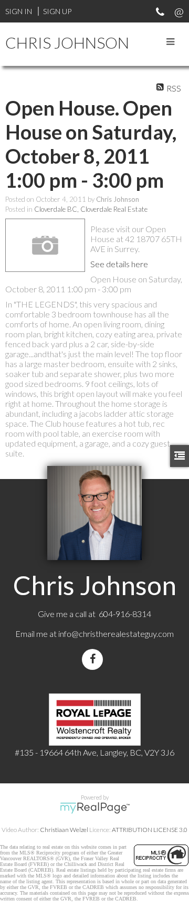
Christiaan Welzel (64, 830)
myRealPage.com (94, 808)
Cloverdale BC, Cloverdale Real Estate (91, 209)
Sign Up (57, 11)
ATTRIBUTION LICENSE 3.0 (149, 830)
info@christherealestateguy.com (116, 634)
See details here (119, 264)
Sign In (18, 11)
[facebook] (94, 659)
